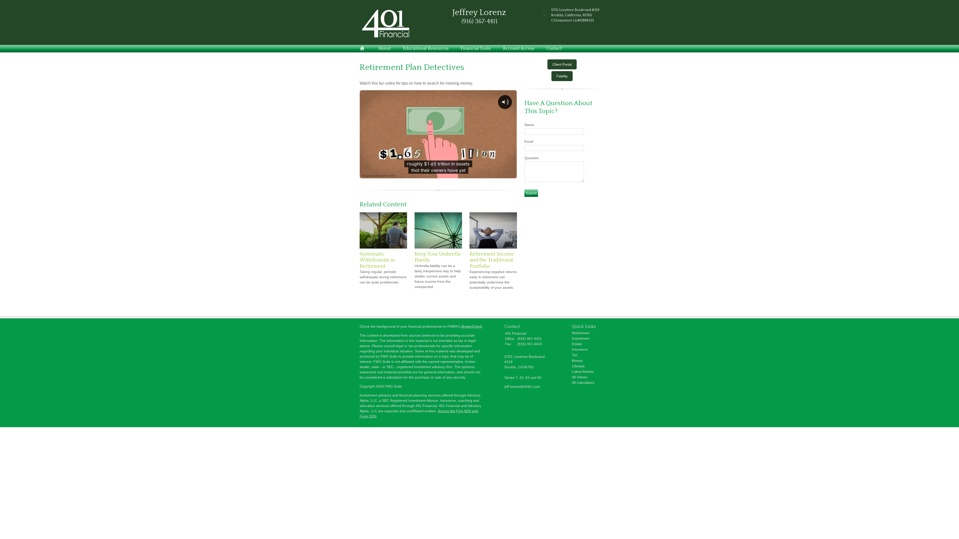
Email (528, 141)
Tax (574, 355)
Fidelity (562, 76)
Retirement (580, 333)
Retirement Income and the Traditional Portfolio (492, 260)
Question (531, 158)
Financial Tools (475, 48)
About (384, 48)
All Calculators (583, 383)
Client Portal (562, 64)
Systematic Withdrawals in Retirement (377, 260)
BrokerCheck (472, 326)
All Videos (579, 377)
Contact (554, 48)
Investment (580, 338)
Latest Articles (583, 372)
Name (529, 125)
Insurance (580, 349)
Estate (577, 344)
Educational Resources (426, 48)
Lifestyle (578, 366)
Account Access (518, 48)
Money (577, 361)
